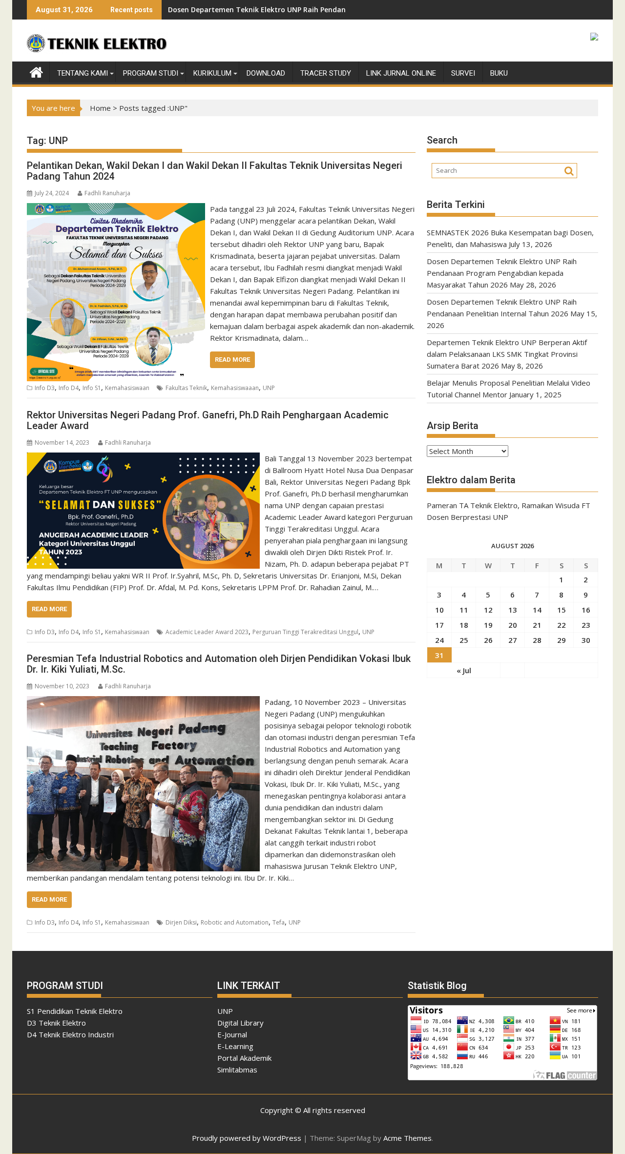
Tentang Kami (82, 73)
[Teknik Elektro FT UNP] (36, 71)
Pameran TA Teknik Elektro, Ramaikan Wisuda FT (508, 505)
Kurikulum (212, 73)
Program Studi (150, 73)
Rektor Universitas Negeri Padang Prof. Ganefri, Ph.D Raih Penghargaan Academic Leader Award (208, 420)
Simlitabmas (237, 1069)
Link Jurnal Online (401, 73)
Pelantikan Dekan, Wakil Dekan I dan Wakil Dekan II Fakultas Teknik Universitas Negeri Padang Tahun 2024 (214, 171)
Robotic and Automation (235, 922)
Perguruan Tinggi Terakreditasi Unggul (305, 632)
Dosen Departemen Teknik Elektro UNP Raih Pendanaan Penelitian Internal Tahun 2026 (317, 9)
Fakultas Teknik (186, 388)
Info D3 (45, 388)
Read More (232, 359)
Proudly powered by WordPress (246, 1138)
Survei (463, 73)
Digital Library (240, 1023)
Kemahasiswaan (127, 388)
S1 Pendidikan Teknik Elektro (75, 1011)
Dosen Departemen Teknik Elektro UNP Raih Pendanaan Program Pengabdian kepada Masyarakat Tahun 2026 (502, 272)
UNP (269, 388)
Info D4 (69, 388)
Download (266, 73)
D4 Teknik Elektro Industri (70, 1034)
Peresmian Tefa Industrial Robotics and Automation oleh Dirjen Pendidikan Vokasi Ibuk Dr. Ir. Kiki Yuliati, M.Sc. (219, 664)
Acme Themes (407, 1138)
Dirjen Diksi (181, 922)
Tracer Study (325, 73)
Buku (499, 73)
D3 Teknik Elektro (56, 1023)
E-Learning (235, 1046)
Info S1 (92, 388)
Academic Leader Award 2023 (207, 632)
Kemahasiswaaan (235, 388)
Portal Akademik (244, 1058)
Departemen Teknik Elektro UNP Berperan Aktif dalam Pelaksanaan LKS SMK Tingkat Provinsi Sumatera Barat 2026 (507, 354)
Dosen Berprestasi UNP (467, 517)
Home (100, 108)
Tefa (278, 922)
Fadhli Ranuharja (107, 193)
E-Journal (232, 1034)
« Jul (464, 670)
